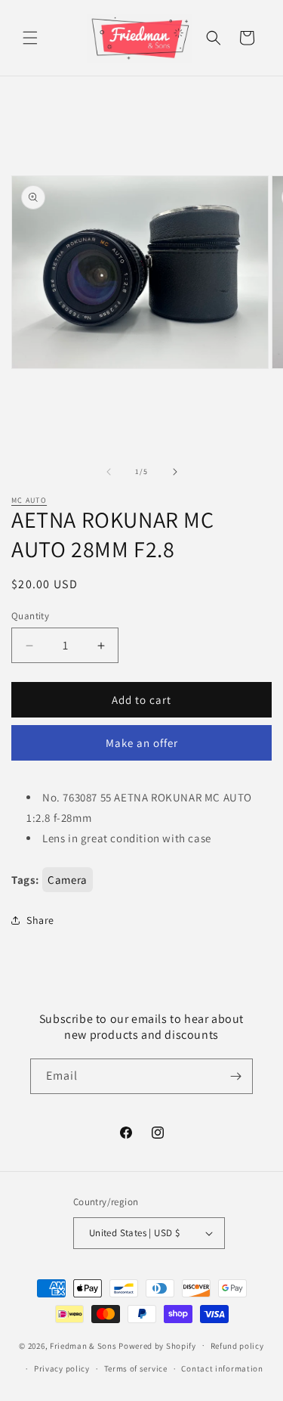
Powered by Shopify (157, 1345)
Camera (68, 880)
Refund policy (237, 1346)
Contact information (222, 1368)
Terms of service (136, 1368)
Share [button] (40, 920)
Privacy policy (62, 1368)
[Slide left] (108, 471)
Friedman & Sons (83, 1345)
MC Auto (29, 500)
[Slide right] (175, 471)
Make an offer (142, 743)
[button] (30, 37)
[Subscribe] (235, 1076)
